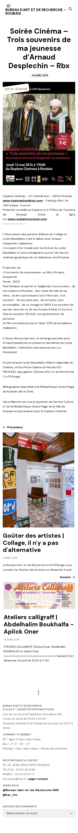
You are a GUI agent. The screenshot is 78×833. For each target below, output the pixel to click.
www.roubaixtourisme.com (27, 219)
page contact (38, 779)
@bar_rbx (10, 795)
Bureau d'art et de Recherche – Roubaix (35, 11)
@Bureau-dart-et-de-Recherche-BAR (31, 790)
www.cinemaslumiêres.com (23, 200)
